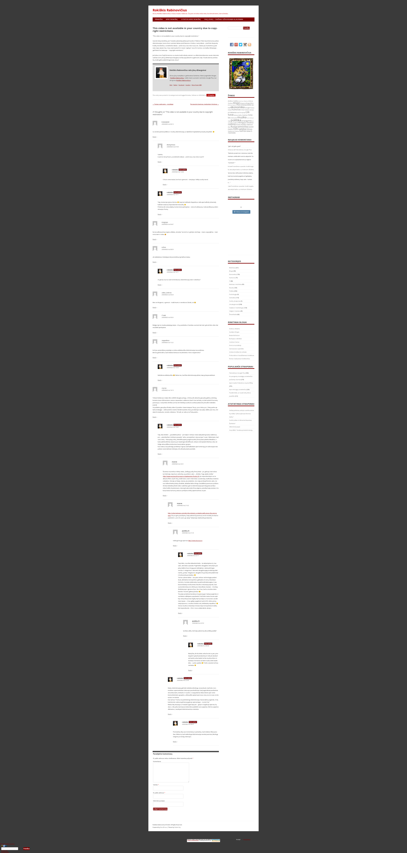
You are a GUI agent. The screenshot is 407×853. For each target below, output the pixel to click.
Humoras (232, 278)
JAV (229, 112)
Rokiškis (238, 125)
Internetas (245, 110)
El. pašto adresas (159, 793)
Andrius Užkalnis (243, 101)
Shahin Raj (177, 827)
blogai (236, 102)
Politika (231, 291)
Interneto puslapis (159, 801)
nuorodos (249, 118)
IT (229, 281)
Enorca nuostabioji (235, 345)
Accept (238, 839)
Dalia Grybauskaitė (244, 105)
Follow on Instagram (242, 212)
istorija (251, 110)
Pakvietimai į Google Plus (244, 150)
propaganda (247, 120)
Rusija (234, 126)
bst (229, 166)
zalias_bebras (167, 293)
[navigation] (203, 849)
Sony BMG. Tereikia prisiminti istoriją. (241, 430)
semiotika (243, 126)
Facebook (181, 85)
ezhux (164, 247)
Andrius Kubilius (233, 101)
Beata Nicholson (234, 335)
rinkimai (232, 124)
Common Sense (234, 342)
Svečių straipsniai (234, 301)
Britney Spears (232, 105)
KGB (238, 112)
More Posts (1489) (197, 85)
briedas (188, 95)
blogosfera (249, 103)
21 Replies (211, 95)
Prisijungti (4, 851)
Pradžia (159, 19)
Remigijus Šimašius (246, 122)
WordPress (163, 827)
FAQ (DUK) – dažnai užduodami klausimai (223, 19)
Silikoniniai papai (234, 427)
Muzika (231, 288)
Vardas (156, 785)
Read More (247, 839)
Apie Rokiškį (172, 19)
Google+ (188, 85)
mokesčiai (234, 118)
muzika (241, 117)
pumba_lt (185, 531)
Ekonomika (232, 274)
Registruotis (5, 852)
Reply (154, 137)
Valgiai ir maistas (234, 311)
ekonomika (238, 107)
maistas (244, 115)
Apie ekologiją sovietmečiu (237, 389)
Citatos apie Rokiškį (191, 19)
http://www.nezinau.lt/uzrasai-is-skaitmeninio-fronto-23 (181, 476)
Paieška (20, 849)
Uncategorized (173, 95)
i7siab (164, 315)
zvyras (164, 388)
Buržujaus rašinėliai (235, 339)
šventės (242, 131)
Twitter (175, 85)
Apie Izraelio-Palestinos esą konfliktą (241, 383)
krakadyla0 (165, 122)
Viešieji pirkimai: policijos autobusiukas (241, 410)
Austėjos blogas (234, 332)
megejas (165, 222)
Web (171, 85)
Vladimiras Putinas (233, 131)
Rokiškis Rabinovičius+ (183, 80)
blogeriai (243, 103)
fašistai (194, 95)
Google (247, 108)
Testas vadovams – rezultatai (163, 104)
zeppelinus (165, 340)
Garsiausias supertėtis (236, 349)
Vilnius (249, 129)
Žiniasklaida (233, 314)
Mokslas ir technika (235, 284)
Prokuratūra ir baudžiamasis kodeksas (241, 355)
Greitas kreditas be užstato (238, 352)
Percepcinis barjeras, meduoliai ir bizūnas (204, 104)
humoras (236, 109)
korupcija (242, 112)
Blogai (231, 271)
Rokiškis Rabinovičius (170, 10)
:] (228, 186)
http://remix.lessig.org (195, 541)
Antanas (230, 150)
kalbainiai (233, 112)
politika (236, 120)
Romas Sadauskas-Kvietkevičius (239, 359)
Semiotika (232, 298)
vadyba (242, 128)
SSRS (235, 128)
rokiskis (175, 170)
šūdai (248, 131)
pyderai (235, 123)
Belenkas (232, 268)
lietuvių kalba (238, 115)
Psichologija (233, 294)
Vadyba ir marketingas (236, 308)
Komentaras (157, 761)
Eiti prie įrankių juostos (7, 844)
